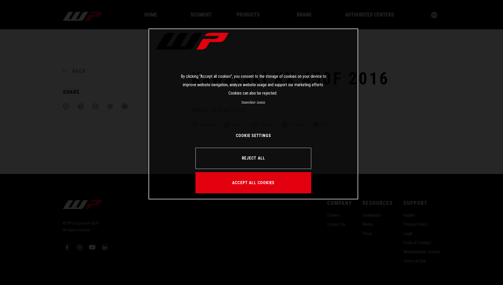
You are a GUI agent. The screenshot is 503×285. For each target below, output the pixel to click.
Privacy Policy (248, 102)
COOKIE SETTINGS (253, 135)
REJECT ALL (253, 158)
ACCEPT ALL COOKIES (253, 182)
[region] (253, 114)
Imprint (261, 102)
